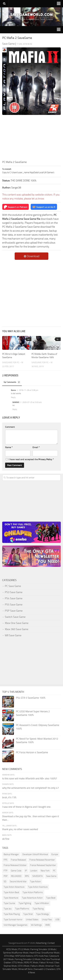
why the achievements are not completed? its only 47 (30, 787)
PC (54, 870)
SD (5, 881)
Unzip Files (47, 919)
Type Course (9, 903)
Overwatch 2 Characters (44, 969)
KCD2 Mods (11, 949)
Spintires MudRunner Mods (15, 952)
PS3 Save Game (13, 592)
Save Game (51, 876)
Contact (51, 943)
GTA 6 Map (9, 956)
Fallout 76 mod (46, 962)
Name (9, 447)
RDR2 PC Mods (31, 962)
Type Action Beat (11, 892)
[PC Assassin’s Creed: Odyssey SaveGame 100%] (8, 729)
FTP (5, 870)
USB (57, 919)
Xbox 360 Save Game (16, 629)
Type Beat (50, 897)
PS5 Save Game (13, 604)
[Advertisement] (31, 138)
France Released (18, 859)
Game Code (16, 870)
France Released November (42, 859)
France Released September (43, 865)
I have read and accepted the (31, 459)
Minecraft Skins (25, 969)
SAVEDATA (37, 876)
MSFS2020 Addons (24, 956)
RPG (27, 876)
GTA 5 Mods (23, 966)
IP (26, 870)
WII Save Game (13, 635)
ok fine (5, 838)
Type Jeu (8, 908)
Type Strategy (42, 914)
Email (36, 447)
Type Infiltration (42, 903)
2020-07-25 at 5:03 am (32, 402)
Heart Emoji (35, 952)
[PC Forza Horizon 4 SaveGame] (8, 756)
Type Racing (38, 908)
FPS (5, 859)
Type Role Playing (12, 914)
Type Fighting (25, 903)
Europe (54, 854)
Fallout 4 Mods (37, 966)
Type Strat (28, 914)
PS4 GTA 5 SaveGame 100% (30, 697)
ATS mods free (41, 956)
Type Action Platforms (33, 892)
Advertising (41, 943)
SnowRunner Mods (50, 952)
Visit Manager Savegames (15, 925)
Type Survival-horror (13, 919)
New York (45, 870)
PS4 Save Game (13, 598)
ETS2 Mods (17, 962)
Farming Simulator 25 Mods (43, 949)
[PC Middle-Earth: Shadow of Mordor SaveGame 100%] (46, 343)
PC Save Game (13, 586)
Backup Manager (11, 854)
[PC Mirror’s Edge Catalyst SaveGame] (16, 343)
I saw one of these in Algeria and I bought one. (26, 806)
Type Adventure (11, 897)
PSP (5, 876)
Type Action (35, 881)
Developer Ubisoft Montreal (35, 854)
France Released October (15, 865)
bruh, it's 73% (9, 797)
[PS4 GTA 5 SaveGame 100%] (8, 702)
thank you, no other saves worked (20, 829)
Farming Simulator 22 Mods (27, 959)
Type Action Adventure (14, 887)
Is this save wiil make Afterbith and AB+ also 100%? (29, 778)
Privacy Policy (45, 459)
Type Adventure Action (32, 897)
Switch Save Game (15, 616)
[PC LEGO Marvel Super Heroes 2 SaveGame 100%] (8, 715)
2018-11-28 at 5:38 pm (28, 390)
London (33, 870)
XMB (47, 925)
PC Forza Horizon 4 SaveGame (32, 752)
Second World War (18, 881)
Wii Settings (36, 925)
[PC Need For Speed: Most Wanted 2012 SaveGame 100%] (8, 743)
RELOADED (16, 876)
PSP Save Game (14, 610)
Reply (13, 397)
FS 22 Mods (23, 949)
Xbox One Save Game (16, 623)
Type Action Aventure (38, 887)
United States (32, 919)
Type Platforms (22, 908)
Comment (10, 426)
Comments (13, 382)
